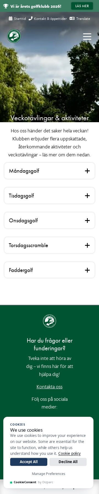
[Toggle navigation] (87, 36)
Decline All (68, 461)
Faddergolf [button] (21, 270)
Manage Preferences (48, 473)
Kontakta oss (49, 386)
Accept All (28, 461)
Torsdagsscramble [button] (28, 245)
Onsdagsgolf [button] (23, 220)
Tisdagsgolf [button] (21, 195)
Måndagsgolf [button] (24, 170)
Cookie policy (69, 453)
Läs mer (82, 6)
